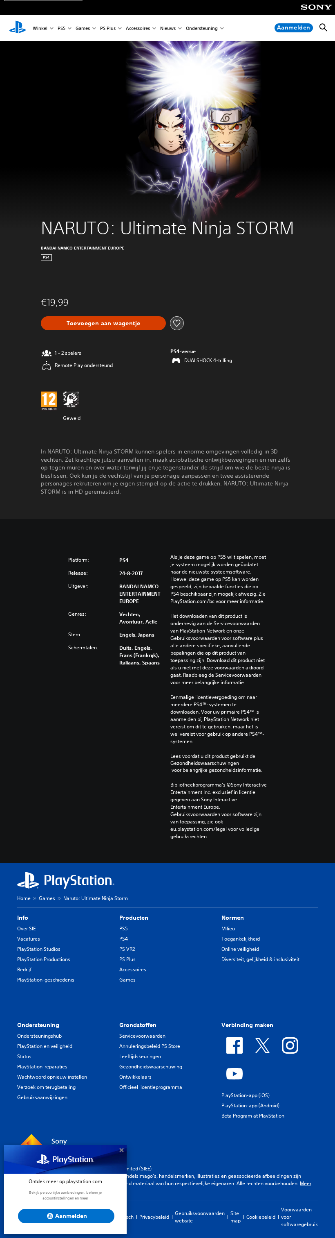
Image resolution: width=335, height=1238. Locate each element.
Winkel (40, 28)
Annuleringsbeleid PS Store (149, 1046)
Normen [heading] (232, 917)
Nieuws (168, 28)
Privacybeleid (154, 1216)
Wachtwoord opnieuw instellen (52, 1076)
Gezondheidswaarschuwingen (204, 763)
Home (24, 898)
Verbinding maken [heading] (247, 1025)
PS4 (123, 938)
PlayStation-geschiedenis (45, 979)
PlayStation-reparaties (42, 1066)
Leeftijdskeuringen (140, 1056)
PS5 (61, 28)
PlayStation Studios (38, 949)
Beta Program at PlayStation (252, 1115)
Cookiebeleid (260, 1216)
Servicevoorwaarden (142, 1035)
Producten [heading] (133, 917)
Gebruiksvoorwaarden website (200, 1217)
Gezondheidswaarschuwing (150, 1066)
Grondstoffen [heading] (137, 1025)
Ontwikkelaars (135, 1076)
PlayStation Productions (43, 959)
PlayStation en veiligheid (44, 1046)
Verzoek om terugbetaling (46, 1087)
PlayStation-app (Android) (250, 1105)
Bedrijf (24, 969)
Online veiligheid (240, 949)
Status (24, 1056)
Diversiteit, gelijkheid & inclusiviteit (260, 959)
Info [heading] (22, 917)
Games (83, 28)
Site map (235, 1217)
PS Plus (108, 28)
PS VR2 (127, 949)
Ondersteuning (202, 28)
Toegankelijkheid (240, 938)
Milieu (228, 928)
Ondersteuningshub (39, 1035)
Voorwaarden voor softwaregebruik (299, 1217)
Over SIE (26, 928)
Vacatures (28, 938)
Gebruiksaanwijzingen (42, 1097)
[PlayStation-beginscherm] (17, 28)
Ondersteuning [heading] (38, 1025)
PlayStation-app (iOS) (245, 1095)
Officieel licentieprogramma (150, 1087)
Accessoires (138, 28)
